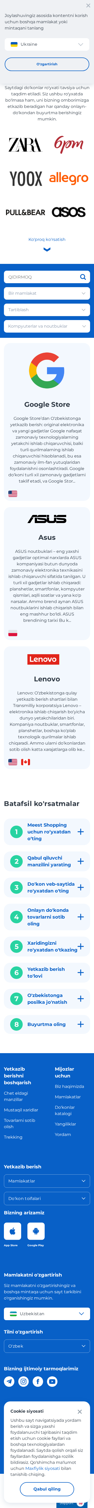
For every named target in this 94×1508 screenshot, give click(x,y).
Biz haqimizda (69, 1086)
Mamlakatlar (68, 1096)
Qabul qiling (47, 1489)
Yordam (63, 1134)
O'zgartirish (47, 64)
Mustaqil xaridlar (21, 1109)
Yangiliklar (65, 1124)
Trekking (13, 1137)
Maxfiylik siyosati (42, 1468)
